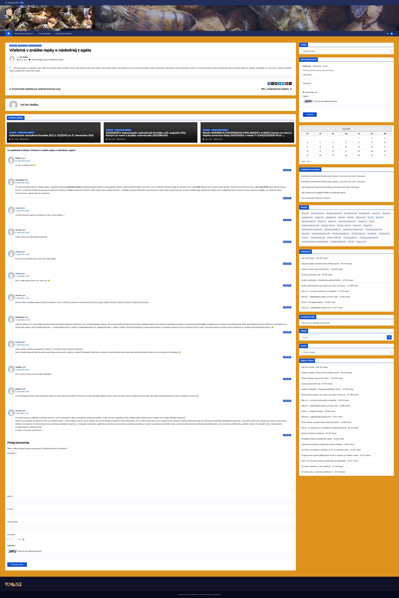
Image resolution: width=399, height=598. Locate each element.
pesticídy (362, 221)
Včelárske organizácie (369, 238)
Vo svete (372, 233)
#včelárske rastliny (56, 60)
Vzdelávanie (384, 233)
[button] (388, 34)
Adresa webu (12, 522)
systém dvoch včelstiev (353, 229)
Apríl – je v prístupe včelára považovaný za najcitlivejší (323, 461)
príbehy (357, 225)
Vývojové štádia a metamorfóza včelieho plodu (320, 264)
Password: (307, 83)
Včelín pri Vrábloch (323, 198)
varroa (306, 233)
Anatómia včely (317, 213)
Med (350, 217)
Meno (10, 496)
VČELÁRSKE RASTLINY (35, 45)
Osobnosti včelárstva (347, 221)
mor (370, 217)
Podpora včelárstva (310, 225)
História (386, 213)
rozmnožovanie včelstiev (312, 229)
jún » (309, 161)
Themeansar (216, 594)
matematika (331, 217)
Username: (307, 75)
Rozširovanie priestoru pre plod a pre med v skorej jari (343, 176)
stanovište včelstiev (333, 229)
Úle (351, 242)
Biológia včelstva (334, 213)
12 (320, 147)
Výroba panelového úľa (310, 275)
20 (333, 151)
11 (307, 147)
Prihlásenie (306, 66)
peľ (371, 221)
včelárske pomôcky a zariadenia (315, 242)
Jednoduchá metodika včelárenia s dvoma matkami (321, 444)
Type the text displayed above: (30, 551)
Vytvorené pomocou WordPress (188, 594)
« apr (303, 161)
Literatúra (319, 217)
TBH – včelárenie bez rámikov (275, 89)
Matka (341, 217)
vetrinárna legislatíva (340, 233)
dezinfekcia (364, 213)
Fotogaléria (45, 34)
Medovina (360, 217)
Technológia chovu (373, 229)
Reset (325, 66)
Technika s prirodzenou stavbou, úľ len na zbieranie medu (325, 450)
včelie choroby (318, 238)
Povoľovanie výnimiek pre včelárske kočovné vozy (36, 89)
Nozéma (322, 221)
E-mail (10, 509)
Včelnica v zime (334, 238)
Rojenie (367, 225)
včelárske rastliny (338, 242)
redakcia (25, 139)
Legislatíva (307, 217)
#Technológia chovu (39, 60)
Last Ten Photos (307, 258)
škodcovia (361, 242)
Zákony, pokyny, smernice (26, 132)
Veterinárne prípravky (321, 233)
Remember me (311, 92)
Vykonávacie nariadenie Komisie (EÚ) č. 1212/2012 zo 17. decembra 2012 (51, 135)
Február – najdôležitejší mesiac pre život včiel (319, 297)
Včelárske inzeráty (23, 34)
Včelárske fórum (63, 34)
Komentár (11, 453)
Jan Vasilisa (24, 57)
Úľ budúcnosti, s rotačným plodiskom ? (317, 472)
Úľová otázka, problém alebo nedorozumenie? (320, 422)
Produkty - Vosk (344, 225)
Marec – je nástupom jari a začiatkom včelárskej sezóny (323, 428)
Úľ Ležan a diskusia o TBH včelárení (316, 466)
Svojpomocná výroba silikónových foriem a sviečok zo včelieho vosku (329, 455)
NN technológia (308, 221)
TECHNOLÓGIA (23, 45)
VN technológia (358, 233)
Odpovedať (287, 170)
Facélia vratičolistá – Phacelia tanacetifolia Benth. (321, 280)
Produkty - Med (328, 225)
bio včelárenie (350, 213)
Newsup (207, 594)
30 (372, 155)
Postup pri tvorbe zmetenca (312, 433)
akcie (305, 213)
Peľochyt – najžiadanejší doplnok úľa (316, 308)
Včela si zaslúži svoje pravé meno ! (315, 269)
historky (376, 213)
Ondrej (18, 208)
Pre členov (13, 45)
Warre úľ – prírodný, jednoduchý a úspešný (318, 291)
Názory (332, 221)
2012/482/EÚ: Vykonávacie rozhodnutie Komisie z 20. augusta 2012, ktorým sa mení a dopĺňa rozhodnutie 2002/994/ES (146, 134)
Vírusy (305, 238)
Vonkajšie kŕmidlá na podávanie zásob (330, 193)
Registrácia (317, 66)
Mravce (379, 217)
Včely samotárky (350, 238)
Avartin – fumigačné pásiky (312, 302)
